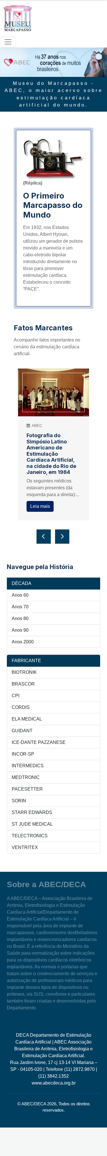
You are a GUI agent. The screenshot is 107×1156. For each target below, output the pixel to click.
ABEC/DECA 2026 (38, 1103)
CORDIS (21, 707)
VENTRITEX (25, 847)
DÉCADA (21, 583)
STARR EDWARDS (32, 812)
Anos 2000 (23, 641)
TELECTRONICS (30, 835)
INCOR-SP (23, 754)
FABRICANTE (26, 660)
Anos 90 (20, 630)
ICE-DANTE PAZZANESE (39, 742)
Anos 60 (20, 595)
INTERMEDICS (28, 765)
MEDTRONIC (26, 777)
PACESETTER (27, 789)
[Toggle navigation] (8, 42)
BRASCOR (23, 684)
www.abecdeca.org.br (54, 1083)
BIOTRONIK (24, 672)
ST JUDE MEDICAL (32, 824)
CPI (15, 695)
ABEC (37, 425)
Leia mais (40, 506)
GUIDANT (22, 730)
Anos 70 (20, 606)
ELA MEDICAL (27, 719)
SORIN (19, 800)
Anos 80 (20, 618)
